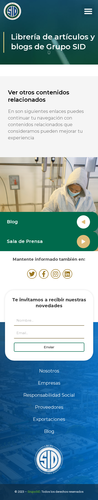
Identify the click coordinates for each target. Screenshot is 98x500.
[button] (88, 11)
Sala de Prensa (25, 241)
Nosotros (49, 371)
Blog (12, 221)
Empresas (49, 383)
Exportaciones (49, 419)
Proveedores (49, 407)
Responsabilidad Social (49, 395)
